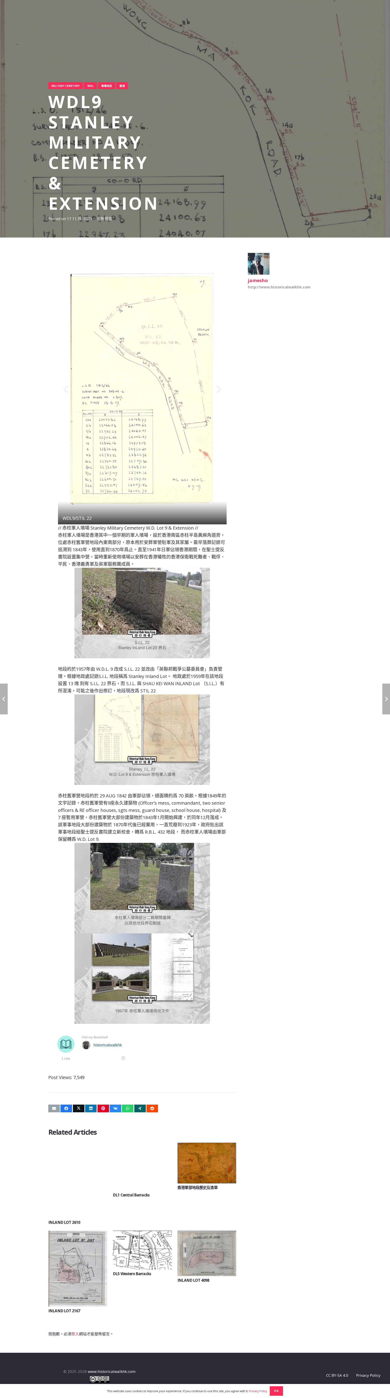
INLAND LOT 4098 (193, 1280)
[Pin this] (103, 1108)
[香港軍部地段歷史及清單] (206, 1145)
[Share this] (66, 1108)
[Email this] (54, 1108)
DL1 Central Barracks (131, 1195)
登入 (75, 1333)
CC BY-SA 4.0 (337, 1375)
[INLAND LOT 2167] (77, 1233)
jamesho (258, 280)
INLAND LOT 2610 (64, 1222)
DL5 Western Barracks (132, 1273)
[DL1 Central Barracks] (142, 1145)
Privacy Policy (368, 1375)
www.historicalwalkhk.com (111, 1371)
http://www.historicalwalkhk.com (279, 287)
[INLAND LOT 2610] (77, 1145)
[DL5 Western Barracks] (142, 1233)
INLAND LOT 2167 (64, 1310)
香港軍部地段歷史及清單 (197, 1187)
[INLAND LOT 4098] (206, 1233)
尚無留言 (104, 218)
